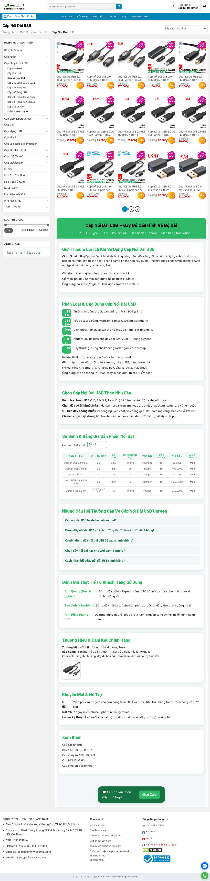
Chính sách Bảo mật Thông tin (105, 835)
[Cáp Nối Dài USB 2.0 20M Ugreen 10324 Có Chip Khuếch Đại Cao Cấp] (131, 57)
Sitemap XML (97, 859)
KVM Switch (11, 188)
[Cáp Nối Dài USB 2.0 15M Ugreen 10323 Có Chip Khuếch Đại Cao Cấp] (100, 57)
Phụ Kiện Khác (12, 200)
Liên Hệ (112, 16)
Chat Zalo (149, 794)
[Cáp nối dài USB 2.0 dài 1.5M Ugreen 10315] (100, 112)
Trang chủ (8, 32)
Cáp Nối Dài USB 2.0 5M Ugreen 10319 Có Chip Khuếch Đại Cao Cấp (191, 78)
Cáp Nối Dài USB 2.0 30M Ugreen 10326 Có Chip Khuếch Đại (161, 78)
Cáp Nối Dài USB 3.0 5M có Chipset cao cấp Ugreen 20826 (131, 188)
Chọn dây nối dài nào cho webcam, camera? (95, 550)
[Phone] (204, 875)
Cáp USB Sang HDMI (17, 87)
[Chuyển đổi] (47, 57)
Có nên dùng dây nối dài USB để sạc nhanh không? (99, 540)
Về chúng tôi (97, 825)
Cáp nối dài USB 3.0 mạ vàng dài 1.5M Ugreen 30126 (190, 188)
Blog (124, 16)
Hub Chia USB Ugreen (18, 111)
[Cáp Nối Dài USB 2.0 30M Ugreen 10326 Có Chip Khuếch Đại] (161, 57)
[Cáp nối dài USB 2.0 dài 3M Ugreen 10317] (192, 112)
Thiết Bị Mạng (12, 207)
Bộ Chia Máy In (13, 50)
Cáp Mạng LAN (13, 131)
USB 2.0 (12, 252)
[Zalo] (204, 866)
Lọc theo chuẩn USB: (74, 445)
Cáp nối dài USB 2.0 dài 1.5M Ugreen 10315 (100, 133)
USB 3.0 (32, 252)
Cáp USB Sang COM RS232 (21, 82)
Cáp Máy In (10, 137)
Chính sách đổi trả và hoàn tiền (105, 846)
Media (149, 838)
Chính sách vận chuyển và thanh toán (110, 851)
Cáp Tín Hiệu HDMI (15, 150)
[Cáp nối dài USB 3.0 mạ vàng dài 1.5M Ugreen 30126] (192, 167)
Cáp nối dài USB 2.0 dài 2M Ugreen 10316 (161, 133)
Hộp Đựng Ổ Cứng (14, 181)
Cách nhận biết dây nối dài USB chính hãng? (95, 560)
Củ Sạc (8, 169)
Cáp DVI (9, 124)
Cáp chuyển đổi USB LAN (78, 755)
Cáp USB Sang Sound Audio (21, 97)
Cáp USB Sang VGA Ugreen (21, 102)
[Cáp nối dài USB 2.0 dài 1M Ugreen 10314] (131, 112)
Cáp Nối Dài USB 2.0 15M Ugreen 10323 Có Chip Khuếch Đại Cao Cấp (100, 78)
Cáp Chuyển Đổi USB (33, 32)
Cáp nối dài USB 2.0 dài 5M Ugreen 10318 (70, 188)
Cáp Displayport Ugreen (18, 118)
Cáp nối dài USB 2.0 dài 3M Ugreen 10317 (192, 133)
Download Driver (140, 16)
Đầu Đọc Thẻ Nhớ (14, 175)
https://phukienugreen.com (31, 857)
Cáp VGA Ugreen (13, 162)
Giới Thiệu (98, 16)
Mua (192, 462)
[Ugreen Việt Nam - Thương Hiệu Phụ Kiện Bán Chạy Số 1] (22, 6)
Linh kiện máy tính (15, 194)
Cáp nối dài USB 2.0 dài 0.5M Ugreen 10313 (70, 133)
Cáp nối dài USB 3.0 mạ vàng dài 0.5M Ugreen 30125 (159, 188)
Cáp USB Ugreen (15, 106)
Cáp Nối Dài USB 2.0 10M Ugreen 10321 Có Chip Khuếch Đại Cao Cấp (69, 78)
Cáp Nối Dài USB (16, 78)
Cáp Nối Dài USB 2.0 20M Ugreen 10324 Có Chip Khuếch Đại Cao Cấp (130, 78)
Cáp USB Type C (13, 156)
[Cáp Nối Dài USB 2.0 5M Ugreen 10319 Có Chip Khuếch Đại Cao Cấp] (192, 57)
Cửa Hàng (82, 16)
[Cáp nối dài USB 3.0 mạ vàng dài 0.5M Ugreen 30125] (161, 167)
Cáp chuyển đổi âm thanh (79, 765)
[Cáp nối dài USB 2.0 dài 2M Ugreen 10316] (161, 112)
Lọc (8, 230)
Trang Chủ (66, 16)
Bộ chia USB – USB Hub (77, 750)
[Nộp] (119, 6)
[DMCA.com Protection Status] (152, 849)
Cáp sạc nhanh (72, 745)
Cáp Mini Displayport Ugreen (20, 143)
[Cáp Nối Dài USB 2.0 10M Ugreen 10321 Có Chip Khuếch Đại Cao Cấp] (70, 57)
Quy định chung (98, 830)
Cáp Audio (10, 56)
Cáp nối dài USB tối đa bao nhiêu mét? (90, 520)
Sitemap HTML (97, 855)
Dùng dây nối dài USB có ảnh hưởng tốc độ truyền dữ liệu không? (109, 530)
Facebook (151, 831)
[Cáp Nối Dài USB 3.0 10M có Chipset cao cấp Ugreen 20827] (100, 167)
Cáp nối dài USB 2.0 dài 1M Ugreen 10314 (131, 133)
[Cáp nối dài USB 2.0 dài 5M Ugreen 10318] (70, 167)
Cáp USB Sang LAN (17, 92)
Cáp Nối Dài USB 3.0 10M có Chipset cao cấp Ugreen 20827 (99, 188)
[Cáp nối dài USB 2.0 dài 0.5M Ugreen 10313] (70, 112)
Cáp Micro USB (14, 68)
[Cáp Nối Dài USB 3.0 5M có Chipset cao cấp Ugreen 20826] (131, 167)
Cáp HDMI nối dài (73, 760)
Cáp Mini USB (14, 73)
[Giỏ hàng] (204, 6)
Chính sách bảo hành (100, 840)
